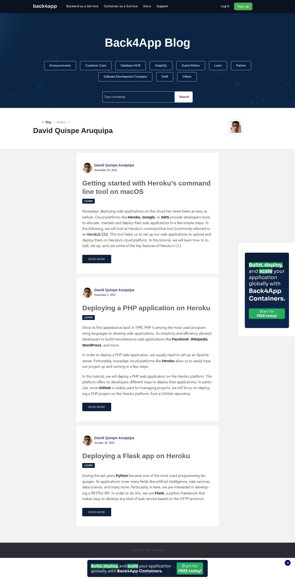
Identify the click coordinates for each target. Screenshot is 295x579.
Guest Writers (191, 65)
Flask (159, 493)
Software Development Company (125, 76)
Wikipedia (199, 339)
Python (122, 476)
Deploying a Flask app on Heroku (136, 456)
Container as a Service (121, 6)
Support (162, 6)
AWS (165, 217)
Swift (165, 76)
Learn (218, 65)
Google (148, 217)
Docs (147, 6)
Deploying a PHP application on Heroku (146, 308)
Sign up (243, 6)
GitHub (105, 388)
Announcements (60, 65)
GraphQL (161, 65)
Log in (225, 6)
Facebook (180, 339)
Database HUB (130, 65)
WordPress (91, 345)
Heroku (134, 217)
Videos (186, 76)
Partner (241, 65)
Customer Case (95, 65)
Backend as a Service (82, 6)
